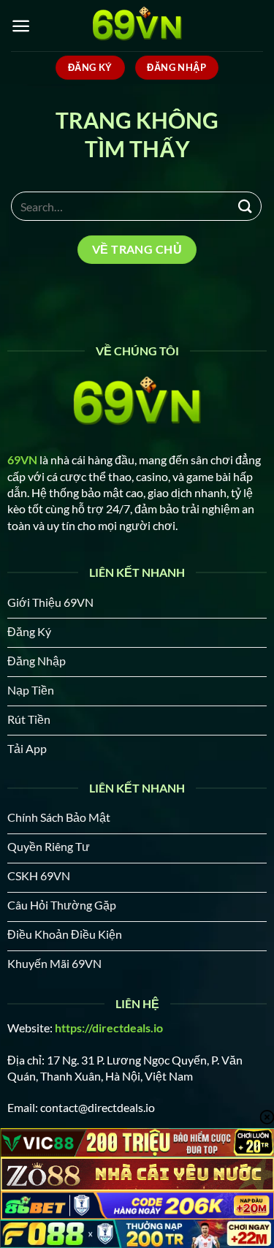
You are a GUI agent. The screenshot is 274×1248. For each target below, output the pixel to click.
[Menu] (21, 26)
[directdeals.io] (137, 25)
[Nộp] (245, 206)
